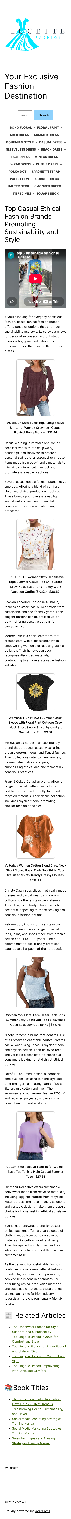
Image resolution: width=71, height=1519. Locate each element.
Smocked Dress (47, 186)
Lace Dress (20, 157)
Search (44, 115)
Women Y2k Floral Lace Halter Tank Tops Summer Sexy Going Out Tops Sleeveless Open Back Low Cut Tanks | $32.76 (35, 1020)
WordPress (42, 1511)
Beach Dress (51, 149)
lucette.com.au (15, 1502)
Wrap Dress (20, 164)
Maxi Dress (19, 135)
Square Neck (47, 193)
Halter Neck (18, 186)
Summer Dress (46, 135)
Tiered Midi (22, 193)
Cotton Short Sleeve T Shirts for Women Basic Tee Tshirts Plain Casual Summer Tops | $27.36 (35, 1171)
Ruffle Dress (47, 164)
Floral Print (48, 127)
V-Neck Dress (46, 157)
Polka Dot (18, 171)
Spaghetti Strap (46, 171)
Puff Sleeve (20, 179)
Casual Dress (50, 142)
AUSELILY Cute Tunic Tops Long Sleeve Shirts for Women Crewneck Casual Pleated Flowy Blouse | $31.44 (35, 427)
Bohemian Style (20, 142)
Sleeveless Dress (21, 149)
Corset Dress (47, 179)
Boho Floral (21, 127)
